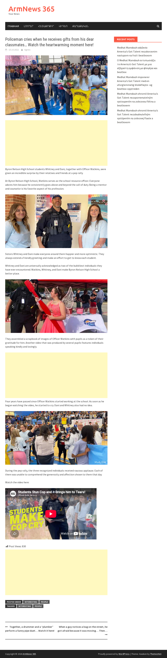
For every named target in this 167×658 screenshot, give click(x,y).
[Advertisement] (56, 143)
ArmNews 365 (31, 8)
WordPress (124, 653)
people (44, 602)
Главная (13, 26)
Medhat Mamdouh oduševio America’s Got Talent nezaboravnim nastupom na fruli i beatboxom (137, 51)
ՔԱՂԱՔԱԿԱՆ (80, 26)
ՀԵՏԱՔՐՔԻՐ (46, 26)
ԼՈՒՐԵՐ (28, 26)
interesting (31, 602)
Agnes (27, 49)
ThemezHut (155, 653)
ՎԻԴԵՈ (63, 26)
